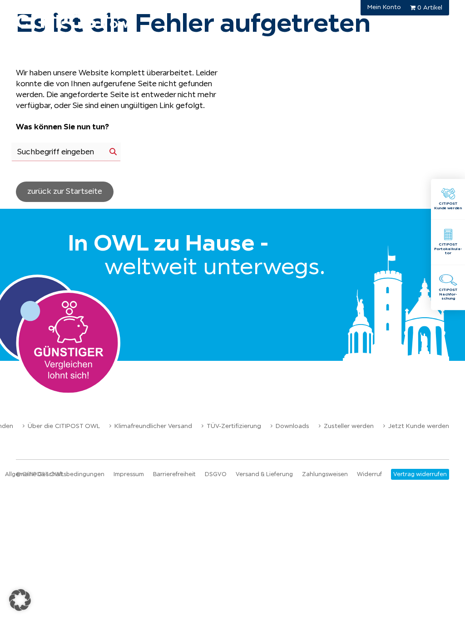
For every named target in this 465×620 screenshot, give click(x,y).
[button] (20, 600)
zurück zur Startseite (64, 191)
